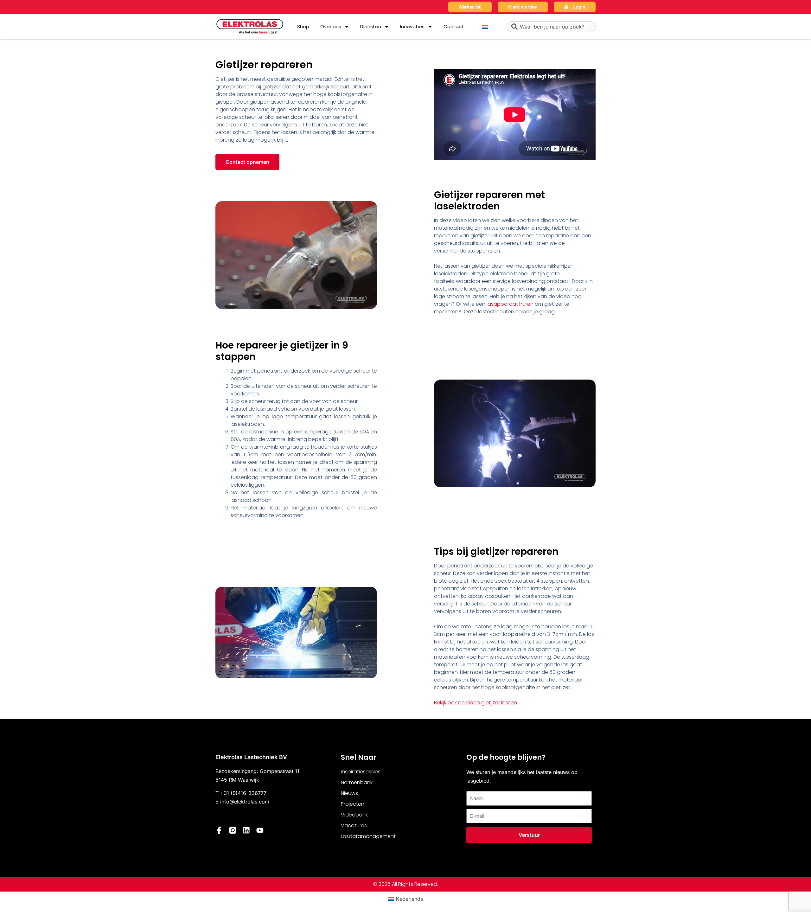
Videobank (354, 814)
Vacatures (354, 825)
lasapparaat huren (510, 304)
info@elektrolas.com (244, 801)
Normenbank (357, 782)
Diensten (370, 26)
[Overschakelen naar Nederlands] (485, 26)
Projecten (352, 804)
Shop (303, 26)
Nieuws (349, 793)
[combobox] (551, 26)
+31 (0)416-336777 (243, 793)
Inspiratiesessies (360, 771)
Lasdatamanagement (368, 836)
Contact (454, 26)
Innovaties (412, 26)
